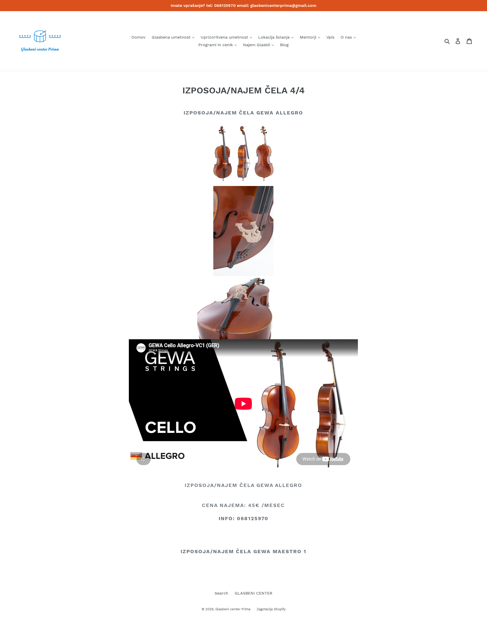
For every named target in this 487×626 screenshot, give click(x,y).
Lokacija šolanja (274, 37)
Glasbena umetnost (172, 37)
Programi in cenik (216, 44)
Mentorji (309, 37)
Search (221, 593)
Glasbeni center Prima (232, 609)
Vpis (330, 37)
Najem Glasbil (257, 44)
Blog (284, 44)
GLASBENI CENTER (253, 593)
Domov (138, 37)
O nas (347, 37)
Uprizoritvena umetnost (225, 37)
